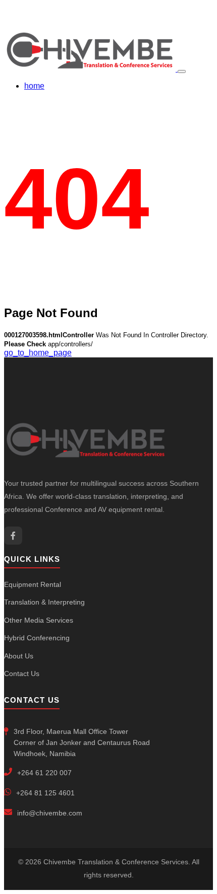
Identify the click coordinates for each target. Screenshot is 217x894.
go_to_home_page (38, 352)
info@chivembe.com (49, 813)
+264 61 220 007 (44, 773)
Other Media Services (38, 620)
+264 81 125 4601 (45, 793)
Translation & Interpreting (44, 602)
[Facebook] (13, 536)
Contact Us (21, 673)
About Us (18, 656)
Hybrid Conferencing (37, 638)
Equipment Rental (32, 584)
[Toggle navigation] (182, 71)
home (34, 86)
